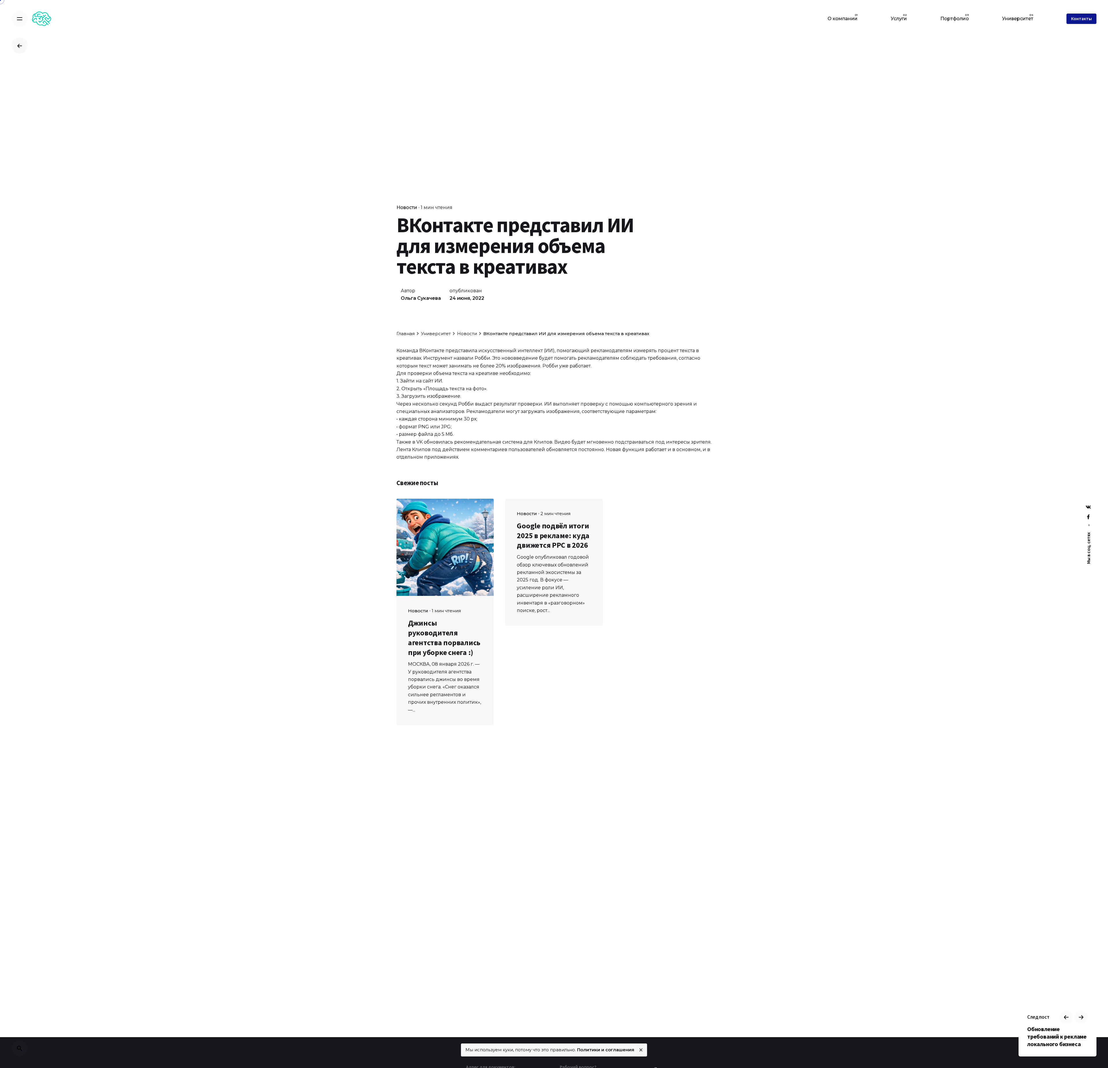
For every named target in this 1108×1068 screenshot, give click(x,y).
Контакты (1081, 18)
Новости (406, 207)
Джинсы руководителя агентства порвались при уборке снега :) (444, 637)
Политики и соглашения (605, 1049)
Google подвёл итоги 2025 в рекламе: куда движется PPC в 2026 (553, 535)
